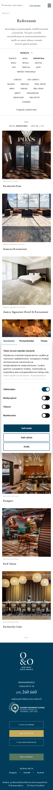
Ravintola (38, 58)
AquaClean (18, 97)
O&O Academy (26, 757)
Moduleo (25, 84)
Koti (14, 67)
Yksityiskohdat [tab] (26, 341)
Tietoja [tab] (44, 341)
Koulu (13, 63)
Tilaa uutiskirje (26, 725)
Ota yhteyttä (26, 733)
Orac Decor (40, 84)
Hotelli (25, 63)
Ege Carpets (33, 79)
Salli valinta (26, 437)
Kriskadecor (33, 93)
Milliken (11, 84)
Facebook (40, 772)
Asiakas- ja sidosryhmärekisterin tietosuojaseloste (24, 782)
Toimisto (12, 58)
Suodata (25, 53)
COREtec (18, 79)
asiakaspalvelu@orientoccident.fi (26, 698)
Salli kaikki (26, 428)
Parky (12, 88)
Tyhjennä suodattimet (26, 110)
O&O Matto (35, 97)
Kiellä (26, 446)
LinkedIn (26, 772)
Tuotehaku (34, 6)
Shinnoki (26, 102)
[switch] (46, 398)
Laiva (38, 67)
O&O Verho (38, 88)
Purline (24, 88)
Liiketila (38, 63)
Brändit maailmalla (26, 72)
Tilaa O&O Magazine (26, 742)
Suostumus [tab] (9, 341)
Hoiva (25, 58)
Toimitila (26, 67)
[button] (22, 126)
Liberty (18, 93)
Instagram (13, 772)
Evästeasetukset (16, 785)
